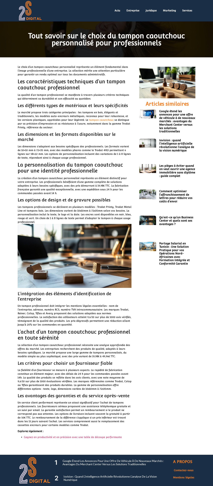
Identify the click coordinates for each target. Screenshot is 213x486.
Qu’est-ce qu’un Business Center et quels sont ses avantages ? (176, 221)
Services (187, 10)
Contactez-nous (184, 470)
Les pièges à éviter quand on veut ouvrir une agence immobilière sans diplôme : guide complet (177, 171)
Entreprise (132, 10)
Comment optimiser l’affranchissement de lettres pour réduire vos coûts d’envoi (175, 196)
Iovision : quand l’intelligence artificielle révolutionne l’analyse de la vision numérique (176, 145)
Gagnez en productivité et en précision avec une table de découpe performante (73, 437)
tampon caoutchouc (101, 119)
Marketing (169, 10)
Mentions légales (183, 477)
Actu (117, 10)
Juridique (151, 10)
